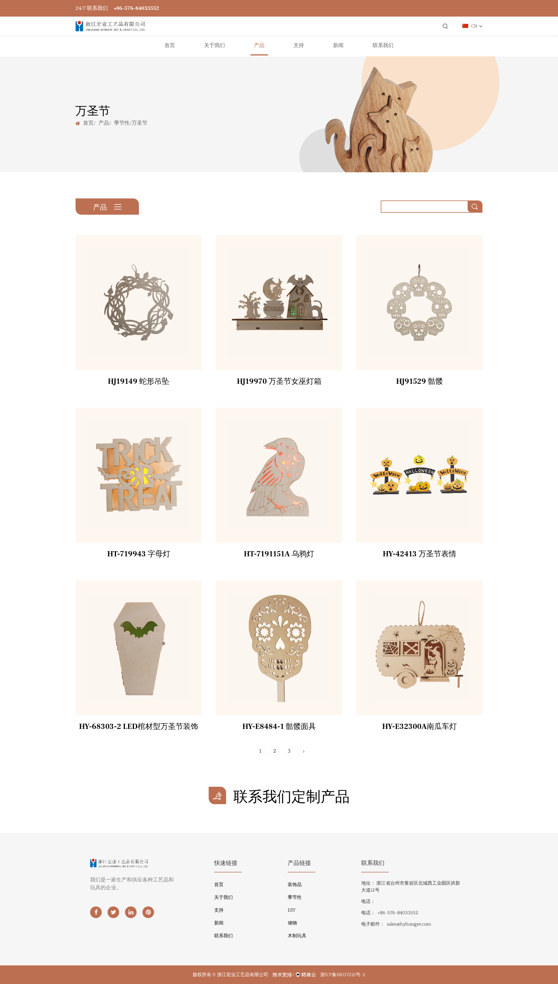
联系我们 (383, 46)
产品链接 (299, 863)
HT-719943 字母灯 (138, 554)
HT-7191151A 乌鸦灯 (279, 554)
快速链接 (225, 863)
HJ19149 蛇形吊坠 (138, 381)
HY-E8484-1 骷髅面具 (279, 727)
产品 (259, 46)
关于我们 (214, 46)
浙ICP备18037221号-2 (342, 974)
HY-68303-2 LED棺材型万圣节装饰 (138, 727)
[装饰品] (144, 54)
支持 (299, 46)
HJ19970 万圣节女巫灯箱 (279, 381)
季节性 (122, 122)
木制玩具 (297, 935)
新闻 (338, 46)
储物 (292, 923)
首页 (169, 46)
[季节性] (207, 54)
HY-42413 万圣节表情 (419, 554)
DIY (292, 910)
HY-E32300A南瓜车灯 (419, 727)
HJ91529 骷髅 (419, 381)
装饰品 (295, 884)
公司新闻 (338, 54)
